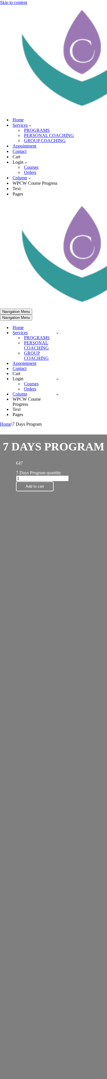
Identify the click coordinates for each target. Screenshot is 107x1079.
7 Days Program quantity (38, 472)
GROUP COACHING (45, 140)
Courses (31, 167)
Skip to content (13, 2)
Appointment (24, 146)
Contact (20, 151)
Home (18, 119)
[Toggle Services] (57, 332)
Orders (30, 172)
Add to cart (35, 486)
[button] (30, 125)
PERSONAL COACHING (49, 135)
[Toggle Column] (57, 394)
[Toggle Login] (57, 379)
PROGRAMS (37, 130)
